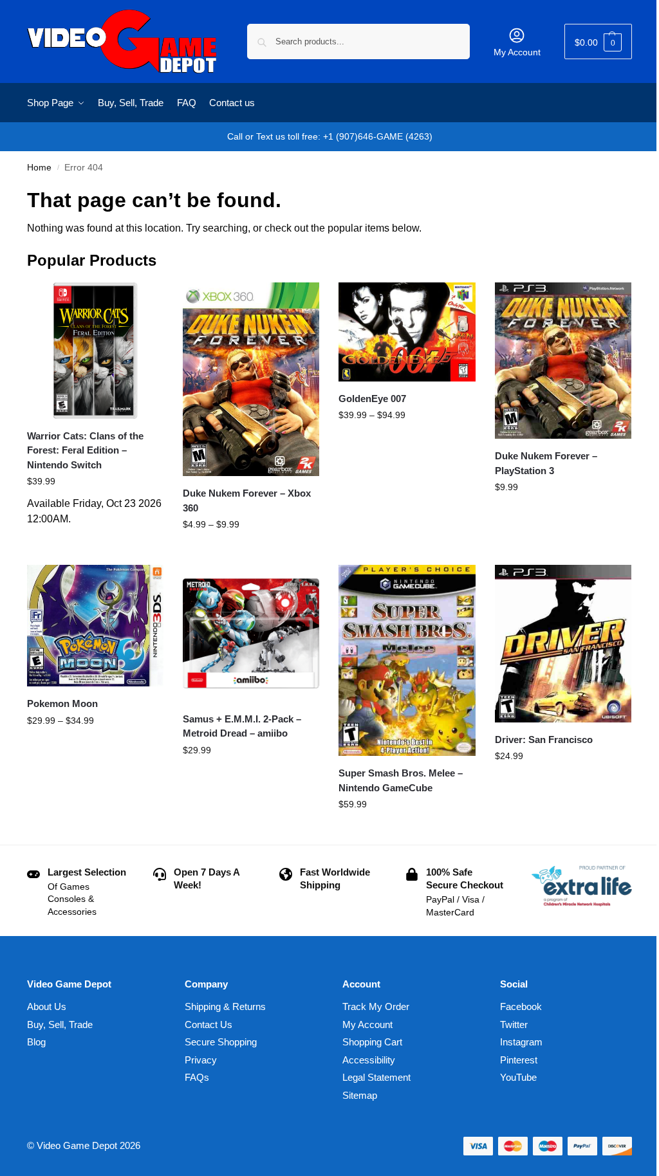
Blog (36, 1041)
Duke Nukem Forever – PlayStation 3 (546, 463)
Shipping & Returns (225, 1006)
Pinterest (518, 1059)
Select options (251, 552)
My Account (517, 52)
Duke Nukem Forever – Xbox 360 (247, 500)
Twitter (514, 1024)
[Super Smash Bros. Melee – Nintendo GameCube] (407, 660)
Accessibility (368, 1059)
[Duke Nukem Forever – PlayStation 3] (563, 360)
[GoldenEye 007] (407, 331)
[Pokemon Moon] (95, 625)
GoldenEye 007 (372, 398)
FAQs (197, 1077)
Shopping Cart (372, 1041)
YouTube (518, 1077)
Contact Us (208, 1024)
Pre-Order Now (95, 540)
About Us (46, 1006)
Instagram (521, 1041)
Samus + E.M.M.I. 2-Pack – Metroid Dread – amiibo (242, 726)
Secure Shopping (221, 1041)
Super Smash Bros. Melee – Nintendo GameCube (401, 780)
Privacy (201, 1059)
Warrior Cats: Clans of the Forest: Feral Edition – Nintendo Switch (85, 450)
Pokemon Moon (62, 703)
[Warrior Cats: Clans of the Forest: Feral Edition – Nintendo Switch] (95, 350)
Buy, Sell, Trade (60, 1024)
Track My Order (375, 1006)
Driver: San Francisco (544, 739)
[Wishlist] (144, 301)
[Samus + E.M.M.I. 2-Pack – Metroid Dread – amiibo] (251, 633)
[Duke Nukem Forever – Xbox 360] (251, 379)
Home (39, 167)
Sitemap (359, 1095)
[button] (598, 41)
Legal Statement (376, 1077)
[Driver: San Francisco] (563, 643)
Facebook (521, 1006)
